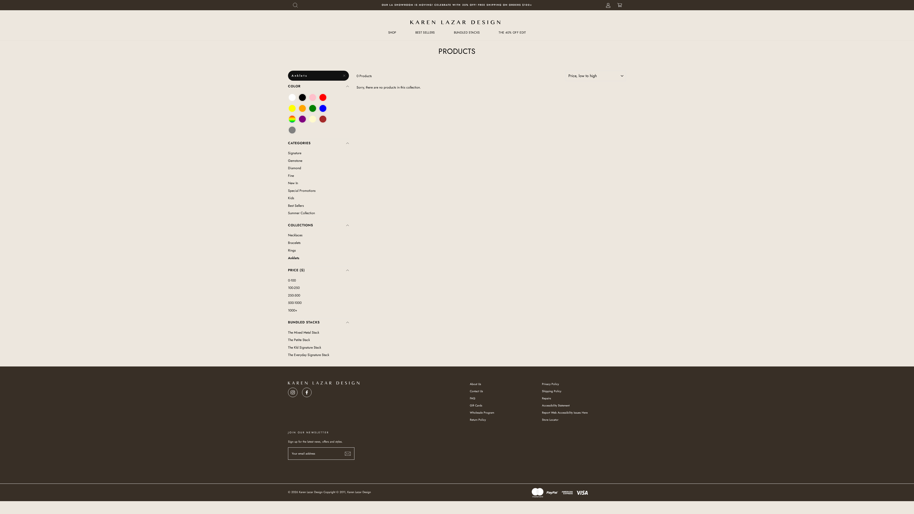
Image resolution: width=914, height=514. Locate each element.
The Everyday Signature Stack (308, 354)
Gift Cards (476, 405)
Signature (294, 153)
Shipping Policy (551, 391)
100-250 (294, 287)
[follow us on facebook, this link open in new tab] (307, 391)
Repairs (546, 398)
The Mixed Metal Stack (303, 332)
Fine (291, 175)
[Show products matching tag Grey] (292, 130)
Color (294, 86)
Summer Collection (301, 213)
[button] (295, 5)
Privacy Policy (550, 384)
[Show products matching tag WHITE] (292, 97)
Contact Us (476, 391)
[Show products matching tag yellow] (292, 108)
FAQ (472, 398)
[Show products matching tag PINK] (313, 97)
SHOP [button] (392, 32)
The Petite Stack (299, 339)
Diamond (294, 168)
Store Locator (550, 420)
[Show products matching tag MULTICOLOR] (292, 119)
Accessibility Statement (556, 405)
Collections (300, 225)
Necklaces (295, 235)
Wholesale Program (482, 412)
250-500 (294, 295)
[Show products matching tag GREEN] (313, 108)
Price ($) (296, 270)
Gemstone (295, 160)
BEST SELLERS (425, 32)
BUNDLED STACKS (467, 32)
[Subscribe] (348, 454)
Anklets (299, 76)
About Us (475, 384)
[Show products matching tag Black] (302, 97)
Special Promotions (302, 190)
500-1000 (295, 302)
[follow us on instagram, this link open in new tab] (293, 391)
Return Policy (478, 420)
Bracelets (294, 242)
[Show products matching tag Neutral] (313, 119)
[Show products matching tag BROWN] (323, 119)
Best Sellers (296, 205)
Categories (299, 143)
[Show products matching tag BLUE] (323, 108)
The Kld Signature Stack (304, 347)
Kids (291, 198)
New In (293, 183)
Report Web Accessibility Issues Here (565, 412)
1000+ (292, 310)
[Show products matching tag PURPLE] (302, 119)
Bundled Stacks (304, 322)
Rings (292, 250)
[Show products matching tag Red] (323, 97)
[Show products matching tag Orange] (302, 108)
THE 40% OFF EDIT (512, 32)
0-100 (292, 280)
